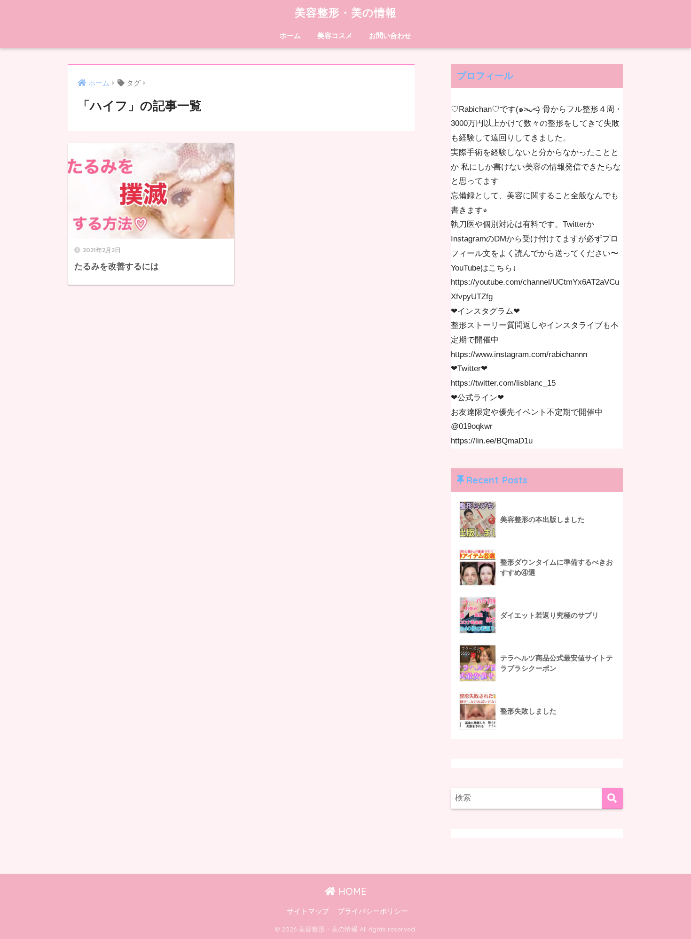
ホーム (290, 35)
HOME (351, 891)
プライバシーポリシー (373, 911)
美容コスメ (335, 35)
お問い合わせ (390, 35)
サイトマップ (308, 911)
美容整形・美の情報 (346, 12)
